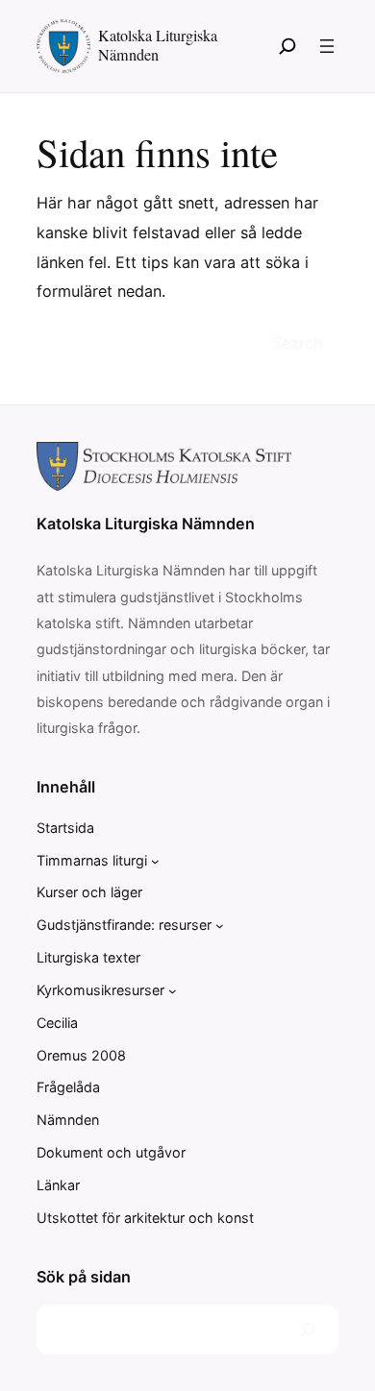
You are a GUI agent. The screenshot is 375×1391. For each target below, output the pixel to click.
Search (297, 343)
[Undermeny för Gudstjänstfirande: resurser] (219, 925)
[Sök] (287, 46)
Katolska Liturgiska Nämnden (157, 44)
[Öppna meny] (326, 46)
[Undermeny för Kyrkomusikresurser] (172, 991)
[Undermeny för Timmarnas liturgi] (155, 861)
